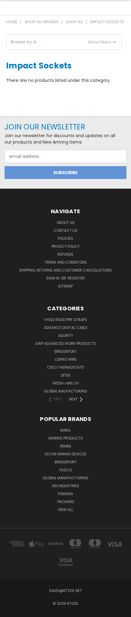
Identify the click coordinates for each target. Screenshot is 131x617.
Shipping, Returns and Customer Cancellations (65, 270)
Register (76, 278)
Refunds (65, 254)
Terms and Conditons (65, 262)
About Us (66, 222)
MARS (65, 430)
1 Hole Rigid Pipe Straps (65, 319)
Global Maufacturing (65, 391)
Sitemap (65, 286)
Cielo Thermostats (65, 367)
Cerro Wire (66, 359)
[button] (64, 42)
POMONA (65, 493)
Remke (65, 446)
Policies (65, 238)
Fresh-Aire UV (65, 383)
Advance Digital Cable (65, 327)
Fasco (65, 470)
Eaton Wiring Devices (66, 454)
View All (65, 509)
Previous (9, 611)
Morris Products (65, 438)
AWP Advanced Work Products (65, 343)
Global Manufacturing (65, 477)
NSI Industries (65, 485)
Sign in (53, 278)
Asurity (65, 335)
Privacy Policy (65, 246)
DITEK (65, 375)
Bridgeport (66, 351)
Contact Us (65, 230)
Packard (65, 501)
